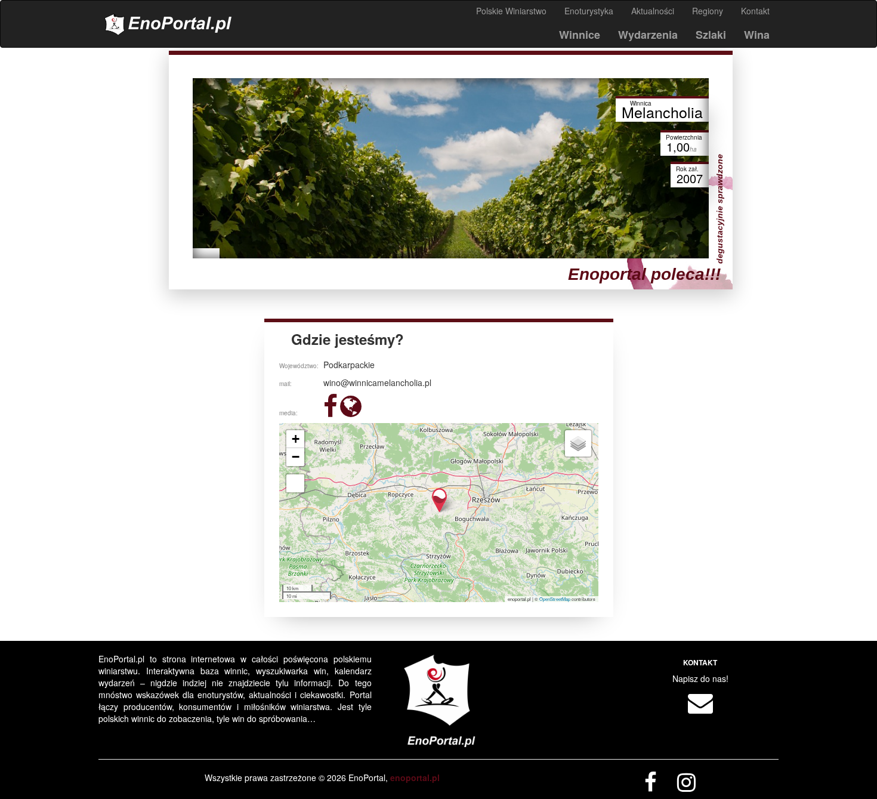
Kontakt (755, 11)
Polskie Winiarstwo (511, 11)
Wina (757, 34)
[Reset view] (295, 483)
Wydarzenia (648, 34)
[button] (439, 500)
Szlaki (711, 34)
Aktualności (652, 11)
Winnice (579, 34)
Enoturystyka (588, 11)
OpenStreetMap (554, 599)
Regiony (707, 11)
